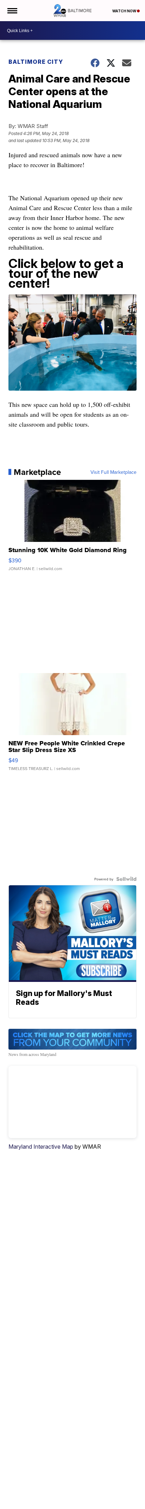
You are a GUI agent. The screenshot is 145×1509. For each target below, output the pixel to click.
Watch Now (124, 11)
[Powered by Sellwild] (126, 878)
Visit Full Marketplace (113, 472)
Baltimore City (35, 61)
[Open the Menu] (11, 10)
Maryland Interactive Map (40, 1146)
